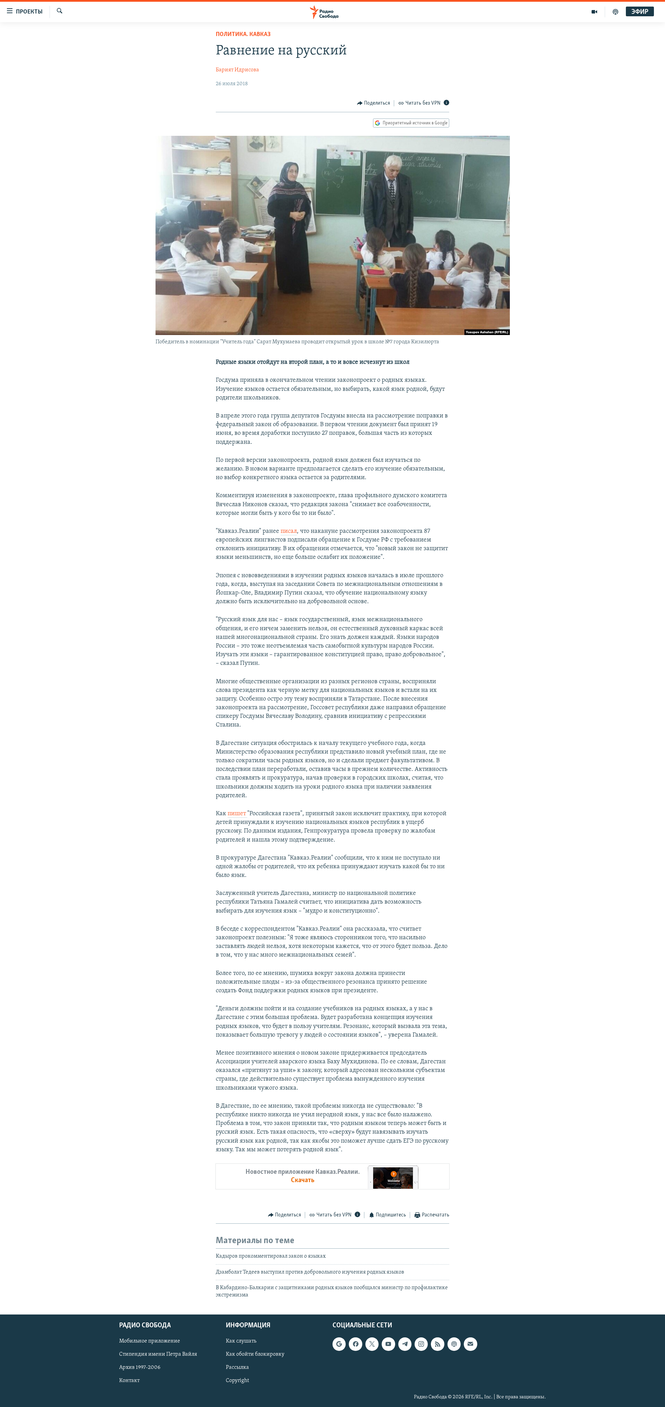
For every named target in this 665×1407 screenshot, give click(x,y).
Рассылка (237, 1367)
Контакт (129, 1380)
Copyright (237, 1380)
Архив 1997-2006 (139, 1367)
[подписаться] (470, 1344)
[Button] (373, 103)
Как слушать (241, 1341)
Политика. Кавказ (243, 35)
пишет (237, 814)
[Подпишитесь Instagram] (421, 1344)
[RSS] (437, 1344)
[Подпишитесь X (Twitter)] (372, 1344)
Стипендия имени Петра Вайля (158, 1354)
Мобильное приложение (149, 1341)
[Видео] (594, 12)
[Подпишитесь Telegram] (404, 1344)
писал (289, 531)
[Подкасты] (454, 1344)
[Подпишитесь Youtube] (388, 1344)
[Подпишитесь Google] (339, 1344)
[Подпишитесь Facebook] (355, 1344)
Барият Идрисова (237, 70)
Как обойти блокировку (255, 1354)
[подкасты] (615, 12)
